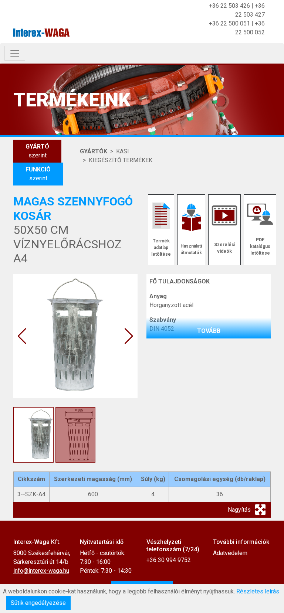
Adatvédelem (230, 552)
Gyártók (93, 151)
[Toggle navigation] (14, 53)
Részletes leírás (257, 591)
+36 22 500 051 (229, 23)
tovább (208, 330)
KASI (122, 151)
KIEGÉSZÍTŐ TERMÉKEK (120, 160)
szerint (37, 151)
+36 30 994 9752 (168, 559)
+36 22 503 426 (229, 5)
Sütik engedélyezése (38, 602)
